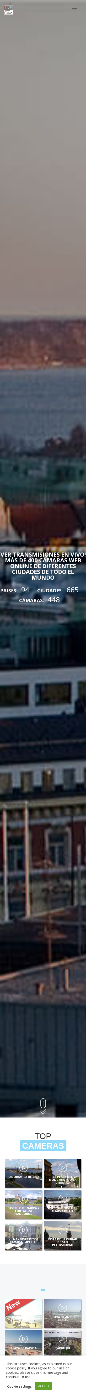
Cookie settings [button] (19, 1386)
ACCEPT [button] (43, 1386)
